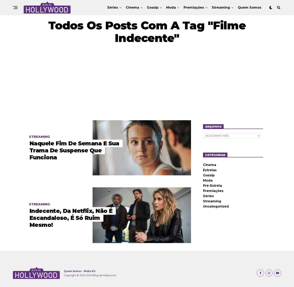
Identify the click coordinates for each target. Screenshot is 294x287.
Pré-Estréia (212, 186)
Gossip (152, 7)
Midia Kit (89, 271)
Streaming (221, 7)
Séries (112, 7)
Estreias (210, 170)
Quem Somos (249, 7)
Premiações (194, 7)
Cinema (132, 7)
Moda (171, 7)
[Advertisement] (147, 82)
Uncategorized (216, 206)
